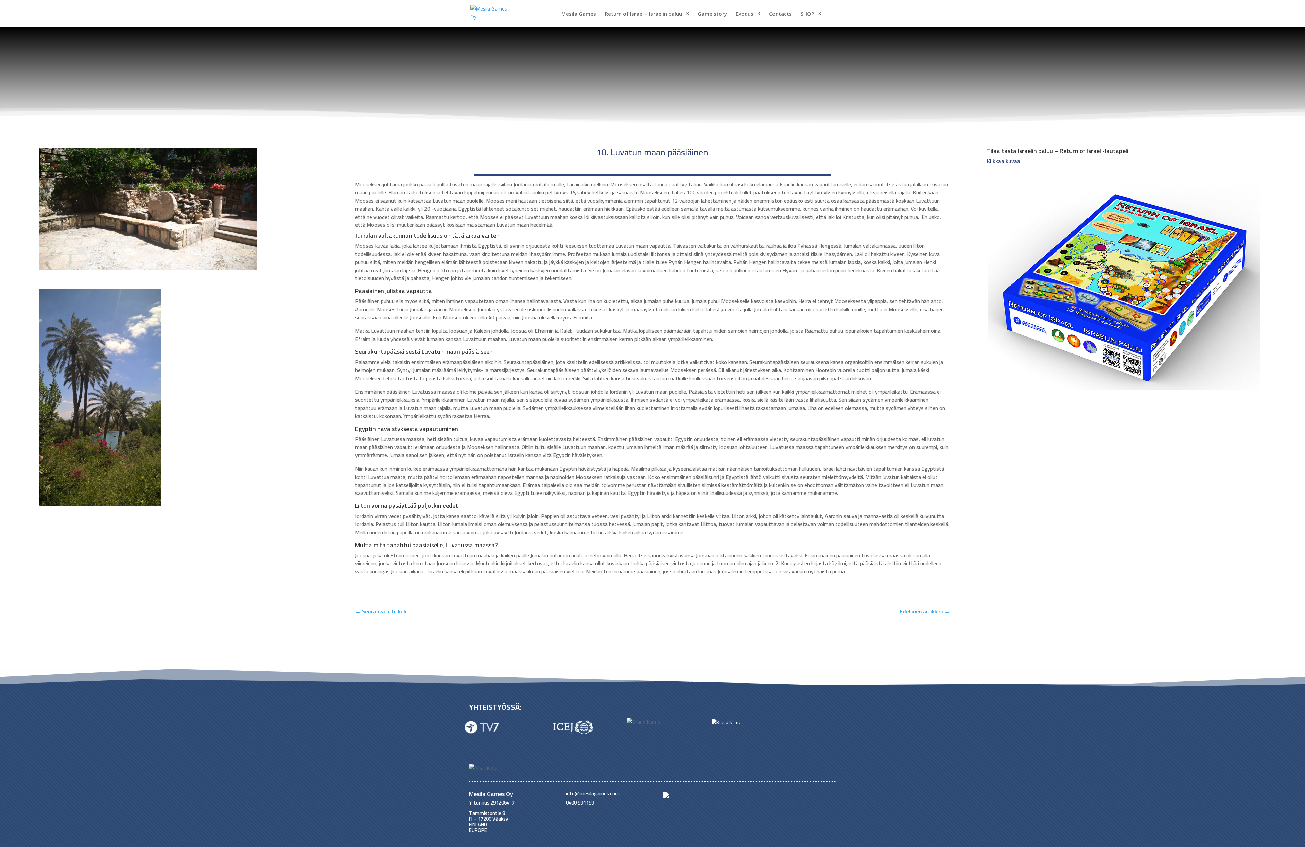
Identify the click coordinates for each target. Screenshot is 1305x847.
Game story (712, 14)
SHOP (807, 14)
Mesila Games (578, 14)
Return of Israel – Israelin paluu (643, 14)
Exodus (744, 14)
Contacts (780, 14)
